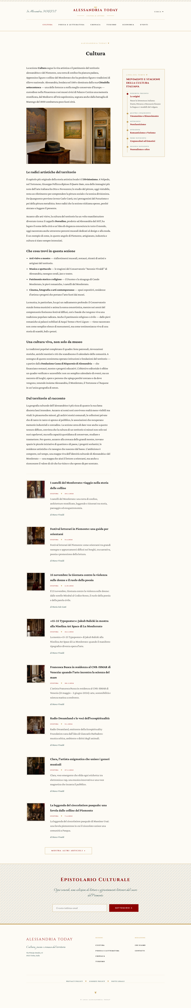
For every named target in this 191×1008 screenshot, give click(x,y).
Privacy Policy (74, 981)
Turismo (112, 25)
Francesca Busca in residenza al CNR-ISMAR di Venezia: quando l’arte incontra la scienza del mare (80, 672)
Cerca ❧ (159, 12)
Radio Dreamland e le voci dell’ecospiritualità (80, 718)
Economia (128, 25)
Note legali (118, 981)
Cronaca (95, 25)
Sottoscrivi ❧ (124, 908)
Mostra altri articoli (68, 851)
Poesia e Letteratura (71, 25)
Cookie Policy (97, 981)
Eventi (144, 25)
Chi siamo (140, 945)
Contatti (140, 951)
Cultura (48, 25)
